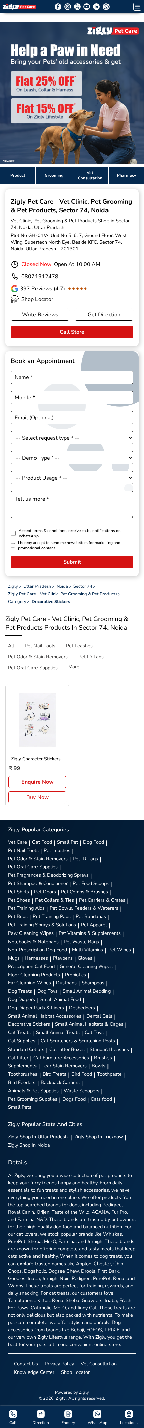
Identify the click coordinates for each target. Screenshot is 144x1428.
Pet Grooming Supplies (32, 1099)
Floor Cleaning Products (34, 974)
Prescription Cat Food (31, 966)
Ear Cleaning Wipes (29, 982)
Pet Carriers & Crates (102, 900)
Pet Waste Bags (81, 941)
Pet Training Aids (26, 908)
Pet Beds (18, 916)
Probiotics (75, 974)
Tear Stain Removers (64, 1065)
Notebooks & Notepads (33, 941)
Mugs (14, 958)
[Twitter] (77, 7)
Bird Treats (54, 1074)
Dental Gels (99, 1016)
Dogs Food (74, 1099)
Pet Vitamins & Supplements (90, 933)
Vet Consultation (99, 1363)
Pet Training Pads (52, 916)
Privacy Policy (59, 1363)
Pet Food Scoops (91, 883)
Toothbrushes (23, 1074)
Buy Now (37, 797)
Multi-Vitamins (87, 949)
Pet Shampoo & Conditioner (38, 883)
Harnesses (36, 958)
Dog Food (93, 842)
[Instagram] (68, 7)
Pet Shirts (18, 891)
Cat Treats (19, 1032)
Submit (72, 562)
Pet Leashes (57, 850)
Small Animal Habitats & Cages (89, 1024)
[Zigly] (19, 6)
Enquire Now (37, 782)
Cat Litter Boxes (67, 1049)
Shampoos (93, 982)
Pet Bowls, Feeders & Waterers (84, 908)
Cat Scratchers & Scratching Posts (78, 1040)
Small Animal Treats (58, 1032)
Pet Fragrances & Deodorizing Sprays (48, 875)
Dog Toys (47, 991)
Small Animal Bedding (87, 991)
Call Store (72, 332)
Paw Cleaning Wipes (31, 933)
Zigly (38, 1136)
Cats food (101, 1099)
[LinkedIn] (96, 7)
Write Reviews (40, 314)
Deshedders (82, 1007)
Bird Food (81, 1074)
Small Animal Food (60, 999)
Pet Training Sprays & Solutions (42, 924)
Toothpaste (109, 1074)
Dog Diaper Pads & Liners (36, 1007)
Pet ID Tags (85, 858)
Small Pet (67, 842)
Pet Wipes (119, 949)
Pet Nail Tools (23, 850)
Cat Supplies (21, 1040)
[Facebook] (58, 7)
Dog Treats (20, 991)
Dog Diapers (21, 999)
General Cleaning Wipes (86, 966)
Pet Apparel (94, 924)
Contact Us (26, 1363)
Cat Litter (18, 1057)
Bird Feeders (21, 1082)
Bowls (98, 1065)
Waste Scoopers (81, 1090)
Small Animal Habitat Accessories (44, 1016)
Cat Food (42, 842)
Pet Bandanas (91, 916)
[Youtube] (87, 7)
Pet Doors (45, 891)
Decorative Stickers (29, 1024)
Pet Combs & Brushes (84, 891)
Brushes (103, 1057)
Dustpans (66, 982)
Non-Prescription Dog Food (37, 949)
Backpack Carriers (60, 1082)
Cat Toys (94, 1032)
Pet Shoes (19, 900)
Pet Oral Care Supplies (33, 866)
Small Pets (19, 1107)
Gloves (85, 958)
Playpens (63, 958)
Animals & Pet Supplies (33, 1090)
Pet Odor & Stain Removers (38, 858)
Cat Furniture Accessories (61, 1057)
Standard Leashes (109, 1049)
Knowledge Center (34, 1372)
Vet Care (17, 842)
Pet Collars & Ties (54, 900)
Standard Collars (26, 1049)
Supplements (22, 1065)
